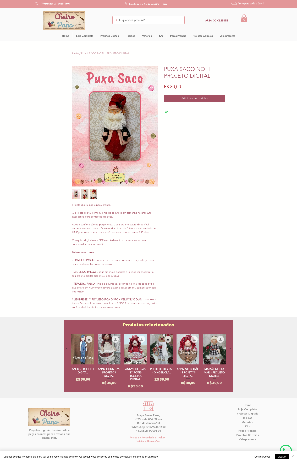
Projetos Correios (247, 435)
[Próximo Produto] (231, 349)
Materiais (247, 422)
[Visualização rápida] (82, 349)
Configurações (262, 456)
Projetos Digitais (247, 413)
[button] (244, 18)
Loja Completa (247, 409)
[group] (148, 361)
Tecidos (247, 417)
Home (247, 405)
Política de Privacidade (145, 456)
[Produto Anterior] (66, 349)
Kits (247, 426)
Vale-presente (247, 439)
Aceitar (282, 456)
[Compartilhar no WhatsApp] (166, 111)
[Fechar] (293, 456)
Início (75, 53)
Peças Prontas (247, 430)
